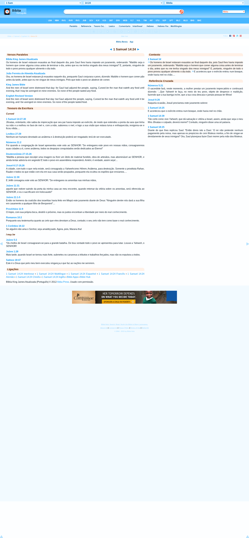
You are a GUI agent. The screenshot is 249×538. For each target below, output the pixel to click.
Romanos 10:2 (14, 217)
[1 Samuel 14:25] (245, 250)
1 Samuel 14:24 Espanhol (82, 274)
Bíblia (9, 36)
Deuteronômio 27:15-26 (19, 154)
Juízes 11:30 (12, 177)
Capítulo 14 (25, 36)
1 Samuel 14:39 (156, 116)
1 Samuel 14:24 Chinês (28, 277)
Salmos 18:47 (13, 260)
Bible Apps (72, 277)
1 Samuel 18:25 (156, 127)
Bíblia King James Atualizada (22, 59)
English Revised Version (19, 96)
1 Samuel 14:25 (156, 108)
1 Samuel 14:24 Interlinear (20, 274)
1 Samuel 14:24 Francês (112, 274)
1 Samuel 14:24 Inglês (53, 277)
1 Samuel (16, 36)
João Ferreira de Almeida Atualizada (25, 73)
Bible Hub (85, 277)
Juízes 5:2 (11, 240)
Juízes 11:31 (12, 185)
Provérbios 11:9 (14, 209)
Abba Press (63, 282)
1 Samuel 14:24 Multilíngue (51, 274)
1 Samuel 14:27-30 (16, 119)
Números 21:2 (13, 142)
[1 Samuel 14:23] (3, 250)
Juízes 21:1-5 (13, 197)
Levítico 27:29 (13, 134)
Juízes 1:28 (12, 251)
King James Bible (15, 84)
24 (149, 62)
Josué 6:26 (154, 100)
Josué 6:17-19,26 (15, 165)
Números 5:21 (155, 85)
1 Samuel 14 (154, 59)
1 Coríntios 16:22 (15, 226)
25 (193, 71)
